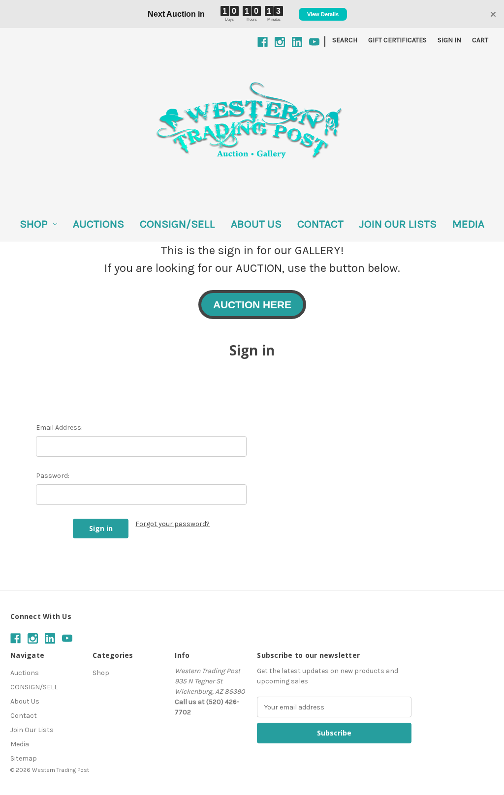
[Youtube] (314, 42)
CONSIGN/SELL (177, 224)
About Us (256, 224)
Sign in (449, 40)
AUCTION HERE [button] (252, 304)
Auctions (98, 224)
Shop (34, 224)
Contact (320, 224)
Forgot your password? (172, 524)
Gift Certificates (397, 40)
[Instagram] (280, 42)
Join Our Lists (398, 224)
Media (468, 224)
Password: (52, 475)
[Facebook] (262, 42)
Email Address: (59, 427)
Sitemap (23, 758)
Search (344, 40)
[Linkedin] (297, 42)
